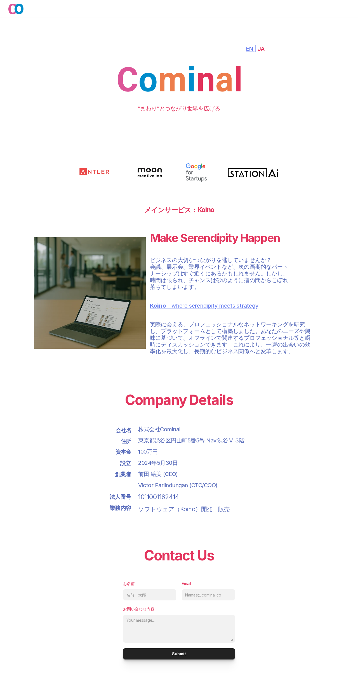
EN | (251, 48)
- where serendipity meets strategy (204, 305)
